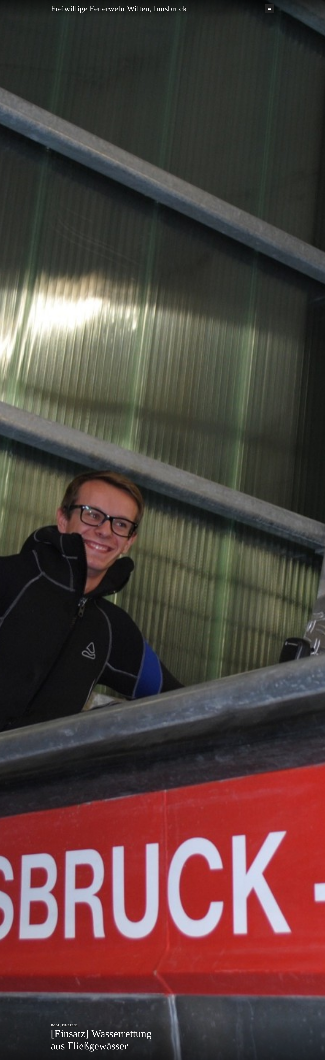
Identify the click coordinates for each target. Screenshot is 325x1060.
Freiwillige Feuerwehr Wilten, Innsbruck (119, 8)
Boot (55, 1025)
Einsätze (69, 1025)
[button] (269, 8)
